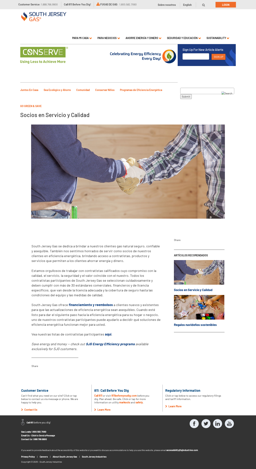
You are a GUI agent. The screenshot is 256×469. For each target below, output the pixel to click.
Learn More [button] (104, 409)
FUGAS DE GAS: (109, 4)
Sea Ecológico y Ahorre (57, 90)
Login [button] (225, 4)
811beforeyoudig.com (124, 395)
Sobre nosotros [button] (167, 4)
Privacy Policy (28, 456)
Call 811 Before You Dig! (77, 4)
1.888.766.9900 (40, 439)
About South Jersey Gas (65, 456)
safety (139, 402)
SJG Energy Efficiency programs (110, 344)
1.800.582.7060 (39, 431)
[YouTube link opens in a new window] (229, 423)
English (187, 4)
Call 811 (98, 395)
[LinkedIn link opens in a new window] (217, 423)
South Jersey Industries (94, 456)
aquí (108, 334)
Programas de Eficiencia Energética (141, 90)
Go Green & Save (31, 106)
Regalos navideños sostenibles (195, 324)
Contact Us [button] (30, 409)
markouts (124, 402)
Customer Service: (38, 4)
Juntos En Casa (29, 90)
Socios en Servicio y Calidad (193, 290)
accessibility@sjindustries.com (182, 450)
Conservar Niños (105, 90)
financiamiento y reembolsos (91, 305)
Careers (44, 456)
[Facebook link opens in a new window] (194, 423)
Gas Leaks (26, 431)
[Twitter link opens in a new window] (206, 423)
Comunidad (83, 90)
